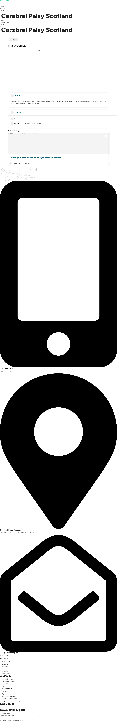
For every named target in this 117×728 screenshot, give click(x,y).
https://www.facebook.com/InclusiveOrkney (35, 123)
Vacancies (5, 671)
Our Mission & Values (8, 662)
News (8, 33)
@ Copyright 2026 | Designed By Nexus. (11, 720)
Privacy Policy (6, 674)
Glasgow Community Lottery (11, 701)
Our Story (5, 664)
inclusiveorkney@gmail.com (30, 119)
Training (4, 686)
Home (9, 21)
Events (4, 691)
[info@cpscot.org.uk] (58, 593)
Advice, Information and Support (20, 163)
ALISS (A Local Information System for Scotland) (36, 157)
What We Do (11, 26)
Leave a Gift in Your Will (9, 696)
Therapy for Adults (7, 679)
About (9, 23)
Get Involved (11, 28)
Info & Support (11, 30)
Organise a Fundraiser (8, 694)
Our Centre (5, 669)
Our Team (5, 666)
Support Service (7, 684)
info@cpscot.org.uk (9, 653)
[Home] (58, 15)
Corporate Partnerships (9, 698)
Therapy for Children (8, 681)
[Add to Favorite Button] (106, 136)
